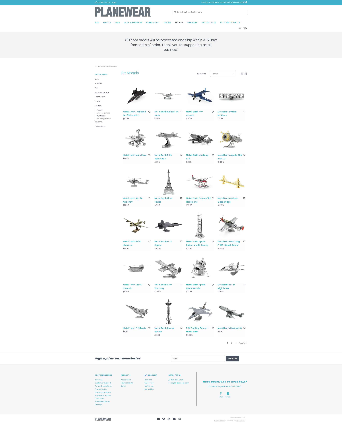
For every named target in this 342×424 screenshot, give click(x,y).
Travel (167, 22)
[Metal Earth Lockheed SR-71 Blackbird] (136, 95)
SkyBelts (192, 22)
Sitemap (98, 404)
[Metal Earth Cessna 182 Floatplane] (200, 182)
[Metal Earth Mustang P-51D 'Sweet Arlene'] (231, 225)
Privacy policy (101, 389)
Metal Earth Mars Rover (135, 155)
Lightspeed (240, 420)
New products (127, 383)
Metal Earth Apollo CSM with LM (230, 157)
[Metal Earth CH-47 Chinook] (136, 268)
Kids (117, 22)
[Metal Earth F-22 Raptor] (168, 225)
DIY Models (112, 66)
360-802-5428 (176, 380)
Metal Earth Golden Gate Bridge (228, 200)
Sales (123, 386)
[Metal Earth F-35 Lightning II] (168, 138)
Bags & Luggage (133, 22)
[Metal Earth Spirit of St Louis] (168, 95)
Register (148, 380)
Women (107, 22)
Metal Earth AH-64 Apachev (132, 200)
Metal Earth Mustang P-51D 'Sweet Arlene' (229, 243)
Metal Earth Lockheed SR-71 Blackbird (134, 113)
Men (97, 22)
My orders (149, 383)
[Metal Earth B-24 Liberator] (136, 225)
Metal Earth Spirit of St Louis (166, 113)
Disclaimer (99, 398)
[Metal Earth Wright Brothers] (231, 95)
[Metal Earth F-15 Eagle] (136, 311)
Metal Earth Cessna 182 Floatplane (198, 200)
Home (97, 66)
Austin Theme (219, 420)
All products (126, 380)
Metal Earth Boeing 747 (230, 328)
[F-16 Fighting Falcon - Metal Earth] (200, 311)
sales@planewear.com (178, 383)
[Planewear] (132, 12)
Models (179, 22)
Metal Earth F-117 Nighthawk (226, 286)
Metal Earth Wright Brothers (227, 113)
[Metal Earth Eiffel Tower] (168, 182)
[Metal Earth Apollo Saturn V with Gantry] (200, 225)
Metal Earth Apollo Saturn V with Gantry (197, 243)
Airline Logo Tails (103, 113)
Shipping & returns (103, 395)
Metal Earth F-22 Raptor (163, 243)
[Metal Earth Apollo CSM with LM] (231, 138)
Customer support (103, 383)
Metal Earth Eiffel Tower (163, 200)
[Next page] (236, 343)
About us (98, 380)
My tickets (149, 386)
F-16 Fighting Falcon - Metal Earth (197, 330)
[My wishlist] (240, 28)
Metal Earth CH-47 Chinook (132, 286)
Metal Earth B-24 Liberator (132, 243)
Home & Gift (153, 22)
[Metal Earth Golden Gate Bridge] (231, 182)
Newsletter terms (102, 401)
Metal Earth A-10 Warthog (163, 286)
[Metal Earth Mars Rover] (136, 138)
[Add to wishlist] (149, 111)
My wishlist (149, 389)
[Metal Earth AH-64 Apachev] (136, 182)
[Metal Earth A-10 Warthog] (168, 268)
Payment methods (103, 392)
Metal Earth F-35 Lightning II (163, 157)
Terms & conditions (103, 386)
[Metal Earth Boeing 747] (231, 311)
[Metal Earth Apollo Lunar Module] (200, 268)
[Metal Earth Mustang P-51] (200, 138)
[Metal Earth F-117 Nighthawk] (231, 268)
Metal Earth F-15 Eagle (134, 328)
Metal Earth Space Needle (164, 330)
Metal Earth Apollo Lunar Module (195, 286)
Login (114, 2)
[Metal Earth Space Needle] (168, 311)
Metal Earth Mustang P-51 (197, 157)
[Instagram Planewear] (179, 419)
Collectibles (209, 22)
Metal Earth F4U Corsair (194, 113)
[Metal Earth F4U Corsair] (200, 95)
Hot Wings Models (104, 119)
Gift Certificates (230, 22)
